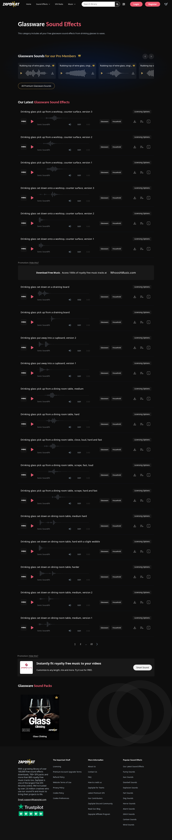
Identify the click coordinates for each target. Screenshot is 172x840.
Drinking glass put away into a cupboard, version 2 (48, 337)
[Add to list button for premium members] (142, 121)
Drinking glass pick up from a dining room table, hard (50, 414)
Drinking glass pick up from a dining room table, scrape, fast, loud (57, 465)
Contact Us (92, 772)
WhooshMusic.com (123, 273)
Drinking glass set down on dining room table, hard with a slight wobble (60, 541)
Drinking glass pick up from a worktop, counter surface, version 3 (56, 111)
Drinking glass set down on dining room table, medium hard (54, 516)
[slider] (63, 118)
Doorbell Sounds (130, 782)
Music (70, 4)
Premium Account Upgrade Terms (67, 772)
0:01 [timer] (79, 124)
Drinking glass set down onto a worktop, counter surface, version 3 (57, 187)
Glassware (49, 24)
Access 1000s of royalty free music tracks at (71, 272)
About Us (92, 766)
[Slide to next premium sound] (151, 56)
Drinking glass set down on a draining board (45, 286)
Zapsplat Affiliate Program (99, 814)
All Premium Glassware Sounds (36, 86)
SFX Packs (59, 4)
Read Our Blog (94, 809)
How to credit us (95, 782)
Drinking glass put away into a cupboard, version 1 (48, 363)
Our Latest (44, 102)
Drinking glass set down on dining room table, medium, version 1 (56, 617)
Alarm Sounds (129, 809)
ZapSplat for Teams (96, 787)
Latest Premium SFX (96, 793)
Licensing (57, 766)
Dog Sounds (128, 798)
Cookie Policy (58, 793)
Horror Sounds (129, 803)
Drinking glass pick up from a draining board (45, 312)
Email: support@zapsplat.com (32, 799)
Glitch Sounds (129, 814)
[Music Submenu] (75, 4)
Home (28, 4)
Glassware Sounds (47, 56)
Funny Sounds (129, 772)
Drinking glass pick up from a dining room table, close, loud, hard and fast (61, 439)
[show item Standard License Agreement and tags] (148, 121)
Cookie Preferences (61, 798)
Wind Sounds (128, 824)
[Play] (21, 73)
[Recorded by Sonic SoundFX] (24, 121)
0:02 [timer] (79, 299)
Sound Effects (42, 4)
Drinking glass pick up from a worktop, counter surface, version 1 (56, 162)
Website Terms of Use (62, 782)
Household (117, 121)
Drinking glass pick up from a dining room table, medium (52, 388)
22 (91, 644)
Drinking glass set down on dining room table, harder (50, 566)
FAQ (89, 777)
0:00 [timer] (88, 124)
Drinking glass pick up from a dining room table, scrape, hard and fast (59, 490)
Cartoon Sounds (129, 819)
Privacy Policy (58, 787)
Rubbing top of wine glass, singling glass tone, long (76, 65)
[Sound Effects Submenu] (50, 4)
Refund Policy (58, 777)
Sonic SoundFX (43, 124)
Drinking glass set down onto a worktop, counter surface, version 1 (57, 238)
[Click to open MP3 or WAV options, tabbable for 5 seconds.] (52, 73)
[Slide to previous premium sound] (145, 56)
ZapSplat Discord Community (100, 803)
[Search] (117, 4)
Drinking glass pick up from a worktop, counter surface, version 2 (56, 137)
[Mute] (69, 124)
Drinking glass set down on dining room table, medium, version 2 (56, 592)
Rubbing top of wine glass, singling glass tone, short (116, 65)
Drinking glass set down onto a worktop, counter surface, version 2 (57, 213)
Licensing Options (142, 111)
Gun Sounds (128, 777)
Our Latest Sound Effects (133, 766)
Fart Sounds (128, 793)
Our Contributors (95, 798)
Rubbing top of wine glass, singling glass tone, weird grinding (36, 65)
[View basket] (166, 4)
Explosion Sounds (130, 787)
